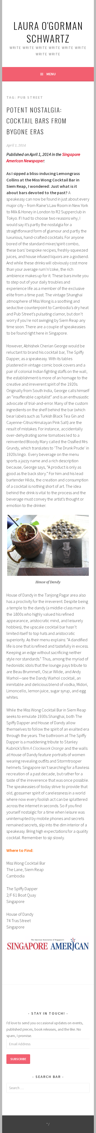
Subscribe (18, 1059)
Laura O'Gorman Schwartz (48, 31)
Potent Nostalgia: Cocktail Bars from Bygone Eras (36, 120)
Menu (51, 74)
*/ (48, 1124)
